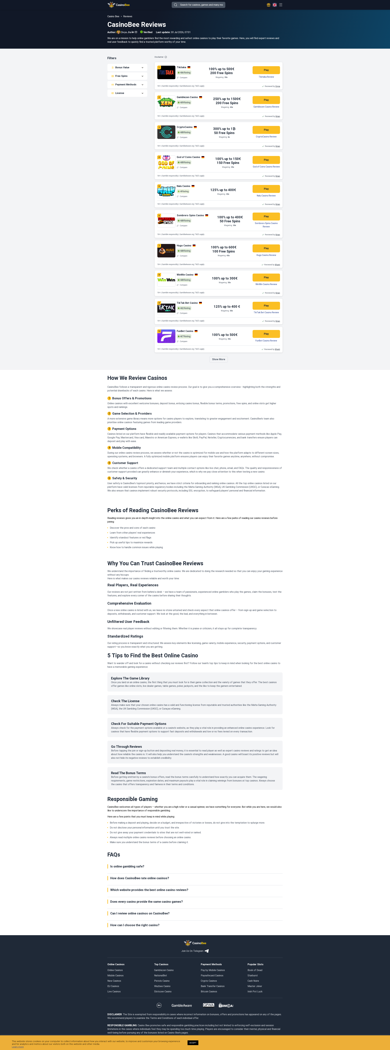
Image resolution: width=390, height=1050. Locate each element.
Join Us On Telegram (192, 951)
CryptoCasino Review (266, 136)
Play (266, 70)
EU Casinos (113, 986)
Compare (183, 78)
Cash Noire (253, 980)
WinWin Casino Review (266, 284)
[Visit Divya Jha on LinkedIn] (133, 32)
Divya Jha (126, 32)
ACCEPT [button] (193, 1043)
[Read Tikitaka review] (166, 72)
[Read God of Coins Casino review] (166, 162)
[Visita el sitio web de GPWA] (208, 1005)
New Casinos (114, 980)
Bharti (277, 265)
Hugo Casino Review (266, 255)
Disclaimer (159, 57)
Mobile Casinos (115, 975)
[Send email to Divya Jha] (135, 32)
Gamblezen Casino (164, 970)
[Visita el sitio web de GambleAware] (182, 1005)
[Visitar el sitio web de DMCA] (226, 1005)
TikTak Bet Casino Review (266, 312)
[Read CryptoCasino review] (166, 132)
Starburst (253, 975)
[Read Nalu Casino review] (166, 191)
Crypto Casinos (209, 980)
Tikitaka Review (266, 77)
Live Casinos (114, 991)
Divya (277, 86)
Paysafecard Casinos (212, 975)
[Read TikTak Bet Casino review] (166, 308)
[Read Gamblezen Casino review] (166, 102)
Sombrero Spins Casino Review (266, 225)
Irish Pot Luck (255, 991)
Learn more (18, 1046)
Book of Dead (255, 970)
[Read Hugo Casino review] (166, 251)
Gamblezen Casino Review (266, 107)
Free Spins (121, 76)
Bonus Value (122, 67)
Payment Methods (125, 84)
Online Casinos (115, 970)
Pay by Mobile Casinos (213, 970)
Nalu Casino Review (266, 195)
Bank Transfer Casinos (213, 986)
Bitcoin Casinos (209, 991)
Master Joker (255, 986)
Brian (278, 116)
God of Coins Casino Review (266, 166)
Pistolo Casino (162, 980)
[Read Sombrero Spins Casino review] (166, 220)
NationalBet (160, 975)
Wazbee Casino (162, 986)
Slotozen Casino (163, 991)
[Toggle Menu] (280, 4)
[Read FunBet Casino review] (166, 336)
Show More (218, 359)
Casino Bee (113, 16)
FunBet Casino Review (266, 340)
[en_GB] (275, 5)
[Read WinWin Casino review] (166, 280)
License (119, 93)
